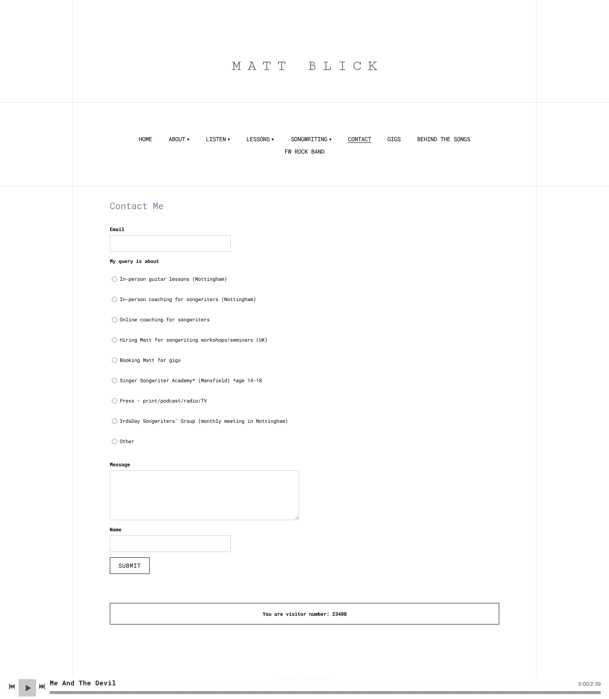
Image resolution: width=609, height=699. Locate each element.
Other (127, 441)
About (177, 139)
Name (115, 529)
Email (117, 229)
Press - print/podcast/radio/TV (163, 400)
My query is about (134, 261)
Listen (216, 139)
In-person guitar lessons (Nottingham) (173, 278)
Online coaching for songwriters (165, 319)
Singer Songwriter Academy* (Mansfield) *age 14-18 (191, 380)
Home (145, 139)
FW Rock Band (304, 151)
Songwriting (309, 139)
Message (120, 464)
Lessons (258, 139)
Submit (129, 565)
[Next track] (42, 686)
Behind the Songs (443, 139)
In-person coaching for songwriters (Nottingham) (188, 299)
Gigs (394, 139)
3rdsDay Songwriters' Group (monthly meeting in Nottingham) (204, 420)
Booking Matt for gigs (150, 360)
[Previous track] (12, 686)
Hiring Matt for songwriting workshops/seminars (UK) (194, 339)
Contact (359, 139)
